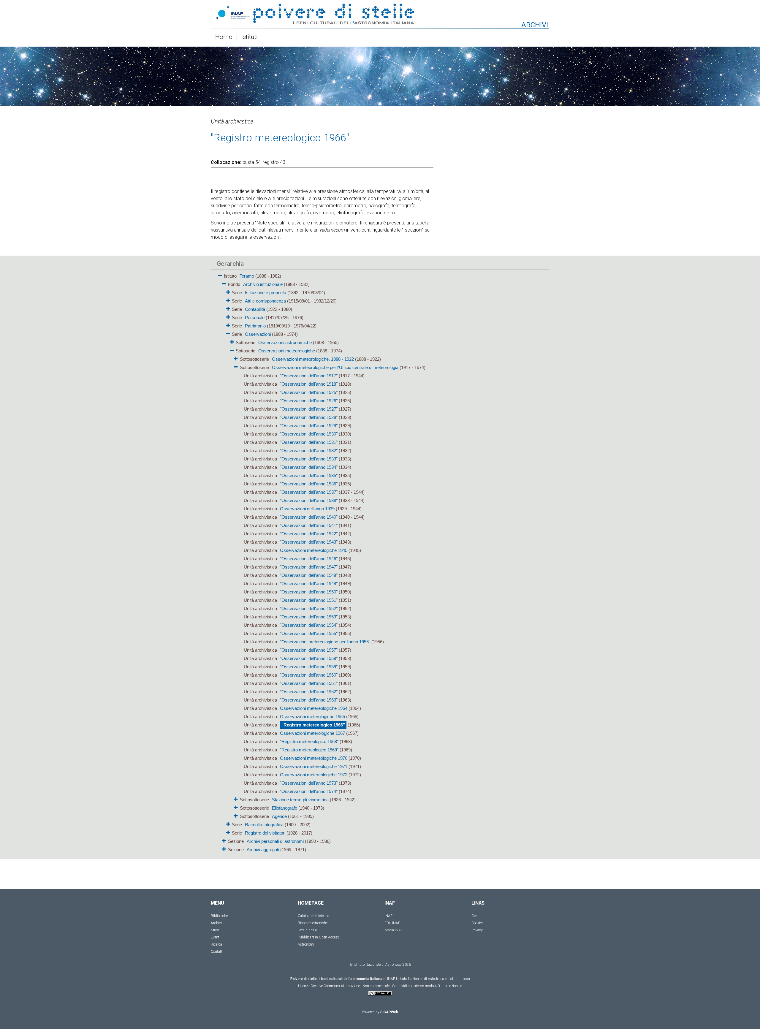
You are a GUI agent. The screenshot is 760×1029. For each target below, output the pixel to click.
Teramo (247, 275)
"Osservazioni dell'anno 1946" (309, 558)
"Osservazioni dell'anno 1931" (309, 442)
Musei (215, 930)
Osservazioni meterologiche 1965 (312, 716)
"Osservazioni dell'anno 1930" (309, 433)
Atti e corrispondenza (265, 300)
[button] (220, 274)
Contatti (217, 951)
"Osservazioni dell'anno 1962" (309, 691)
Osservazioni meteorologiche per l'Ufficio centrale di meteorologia (335, 367)
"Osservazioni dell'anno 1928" (309, 417)
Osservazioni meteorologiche (286, 350)
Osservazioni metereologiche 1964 (313, 708)
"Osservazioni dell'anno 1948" (309, 575)
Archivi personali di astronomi (275, 841)
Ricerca (216, 944)
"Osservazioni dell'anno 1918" (309, 384)
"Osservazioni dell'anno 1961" (309, 683)
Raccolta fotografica (264, 824)
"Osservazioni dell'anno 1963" (309, 699)
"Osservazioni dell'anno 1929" (309, 425)
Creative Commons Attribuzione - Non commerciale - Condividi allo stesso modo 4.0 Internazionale (386, 986)
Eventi (215, 937)
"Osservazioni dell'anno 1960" (309, 674)
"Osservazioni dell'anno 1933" (309, 458)
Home (223, 37)
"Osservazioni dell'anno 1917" (309, 375)
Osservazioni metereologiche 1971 (313, 766)
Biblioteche (219, 916)
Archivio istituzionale (263, 284)
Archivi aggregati (263, 849)
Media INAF (393, 930)
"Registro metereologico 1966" (313, 724)
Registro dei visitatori (265, 832)
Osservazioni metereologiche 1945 (313, 550)
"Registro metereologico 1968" (309, 741)
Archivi (216, 923)
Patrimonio (255, 325)
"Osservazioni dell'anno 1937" (309, 492)
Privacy (477, 930)
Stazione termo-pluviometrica (300, 799)
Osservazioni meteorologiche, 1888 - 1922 (313, 359)
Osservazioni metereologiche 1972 (313, 774)
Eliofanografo (284, 807)
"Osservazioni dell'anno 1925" (309, 392)
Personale (255, 317)
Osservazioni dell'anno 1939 (307, 508)
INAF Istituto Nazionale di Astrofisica (415, 979)
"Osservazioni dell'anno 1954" (309, 625)
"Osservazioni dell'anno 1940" (309, 517)
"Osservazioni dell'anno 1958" (309, 658)
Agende (279, 816)
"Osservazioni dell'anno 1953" (309, 616)
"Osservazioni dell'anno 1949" (309, 583)
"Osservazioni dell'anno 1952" (309, 608)
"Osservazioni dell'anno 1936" (309, 483)
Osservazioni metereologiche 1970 (313, 758)
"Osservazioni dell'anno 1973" (309, 783)
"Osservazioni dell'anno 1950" (309, 591)
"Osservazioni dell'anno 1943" (309, 541)
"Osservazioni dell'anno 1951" (309, 600)
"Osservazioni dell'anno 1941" (309, 525)
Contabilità (255, 309)
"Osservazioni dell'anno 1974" (309, 791)
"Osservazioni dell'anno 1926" (309, 400)
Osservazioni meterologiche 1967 (312, 733)
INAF (388, 916)
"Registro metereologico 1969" (309, 749)
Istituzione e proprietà (265, 292)
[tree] (346, 562)
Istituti (249, 37)
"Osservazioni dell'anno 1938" (309, 500)
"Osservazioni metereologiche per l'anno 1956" (325, 641)
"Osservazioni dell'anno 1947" (309, 566)
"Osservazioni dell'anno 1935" (309, 475)
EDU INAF (392, 923)
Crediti (476, 916)
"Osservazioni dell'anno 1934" (309, 467)
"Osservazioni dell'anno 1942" (309, 533)
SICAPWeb (389, 1012)
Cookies (477, 923)
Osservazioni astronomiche (285, 342)
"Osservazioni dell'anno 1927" (309, 408)
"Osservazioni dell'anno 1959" (309, 666)
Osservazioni (258, 334)
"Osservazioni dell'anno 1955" (309, 633)
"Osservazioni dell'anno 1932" (309, 450)
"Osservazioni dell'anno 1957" (309, 650)
